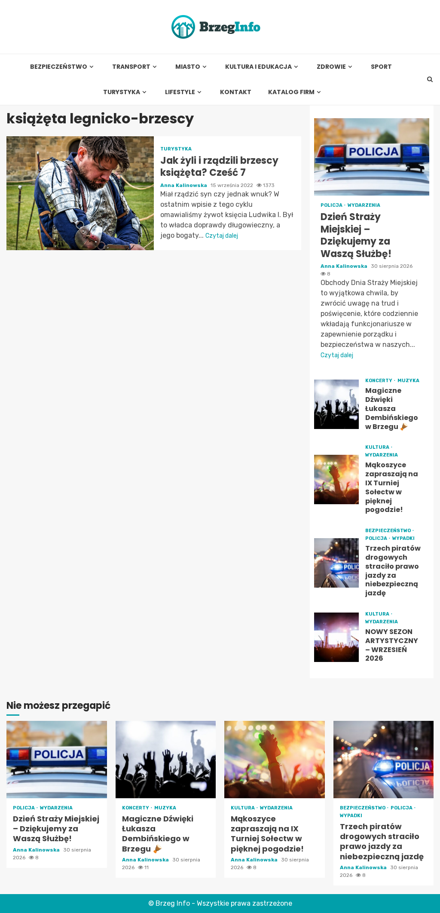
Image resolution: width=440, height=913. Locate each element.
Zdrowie (331, 67)
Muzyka (408, 380)
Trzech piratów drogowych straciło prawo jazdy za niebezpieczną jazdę (336, 563)
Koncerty (379, 380)
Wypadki (403, 538)
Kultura (377, 447)
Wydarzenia (364, 205)
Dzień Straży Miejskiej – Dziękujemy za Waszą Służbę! (371, 157)
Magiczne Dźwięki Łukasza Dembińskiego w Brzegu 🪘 (336, 404)
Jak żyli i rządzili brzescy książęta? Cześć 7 (80, 193)
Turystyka (121, 92)
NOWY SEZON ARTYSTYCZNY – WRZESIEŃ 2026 (336, 637)
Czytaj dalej (221, 235)
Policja (332, 205)
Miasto (187, 67)
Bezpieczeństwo (58, 67)
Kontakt (235, 92)
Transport (131, 67)
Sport (381, 67)
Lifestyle (180, 92)
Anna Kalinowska (184, 185)
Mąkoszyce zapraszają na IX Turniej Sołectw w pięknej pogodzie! (336, 479)
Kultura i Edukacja (258, 67)
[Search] (430, 79)
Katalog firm (291, 92)
